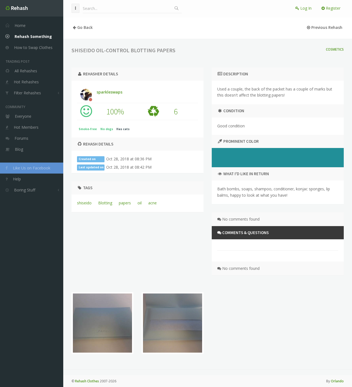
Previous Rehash (326, 27)
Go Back (84, 27)
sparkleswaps (109, 92)
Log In (305, 8)
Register (332, 8)
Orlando (337, 381)
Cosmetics (335, 49)
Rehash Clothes (87, 381)
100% (115, 111)
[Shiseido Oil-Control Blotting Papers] (102, 323)
